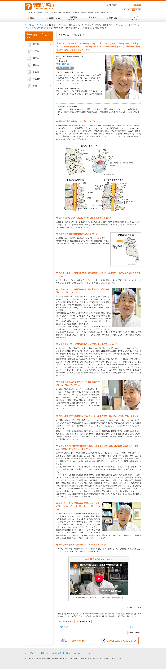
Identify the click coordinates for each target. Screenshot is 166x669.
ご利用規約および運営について (39, 653)
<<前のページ (63, 627)
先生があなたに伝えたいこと (36, 25)
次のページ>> (134, 627)
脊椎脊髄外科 (66, 64)
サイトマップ (85, 653)
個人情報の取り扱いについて (65, 653)
